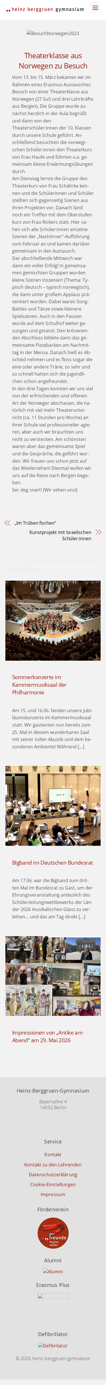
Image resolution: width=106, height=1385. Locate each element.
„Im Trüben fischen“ (35, 523)
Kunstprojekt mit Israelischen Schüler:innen (60, 535)
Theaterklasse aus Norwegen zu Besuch (53, 61)
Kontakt (52, 1154)
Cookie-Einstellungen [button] (53, 1184)
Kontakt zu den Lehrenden (53, 1165)
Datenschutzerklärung (53, 1174)
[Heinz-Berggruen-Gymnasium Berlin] (45, 9)
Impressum (53, 1194)
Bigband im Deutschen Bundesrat (52, 862)
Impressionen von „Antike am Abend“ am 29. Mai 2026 (47, 1036)
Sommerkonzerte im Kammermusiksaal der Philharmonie (39, 684)
